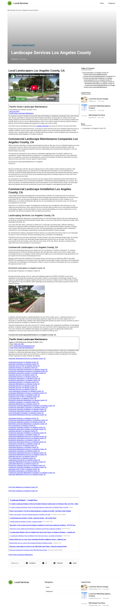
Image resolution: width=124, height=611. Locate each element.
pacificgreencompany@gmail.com (24, 346)
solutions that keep (42, 126)
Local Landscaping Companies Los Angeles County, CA (25, 391)
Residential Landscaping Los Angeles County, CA (99, 83)
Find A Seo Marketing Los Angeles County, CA (23, 487)
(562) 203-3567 (14, 111)
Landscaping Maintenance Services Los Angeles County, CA (27, 393)
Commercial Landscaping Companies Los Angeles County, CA (27, 371)
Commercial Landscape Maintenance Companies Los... (99, 76)
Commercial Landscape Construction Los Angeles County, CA (27, 369)
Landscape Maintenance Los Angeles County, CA (23, 384)
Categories (111, 3)
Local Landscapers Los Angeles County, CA (22, 398)
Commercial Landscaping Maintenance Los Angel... (100, 85)
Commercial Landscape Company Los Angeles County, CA (26, 422)
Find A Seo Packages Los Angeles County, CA (23, 491)
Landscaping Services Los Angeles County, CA (23, 377)
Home (102, 3)
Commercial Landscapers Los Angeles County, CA (24, 378)
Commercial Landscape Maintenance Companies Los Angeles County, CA (31, 406)
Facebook (32, 563)
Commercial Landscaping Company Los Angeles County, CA (27, 411)
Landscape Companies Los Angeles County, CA (23, 364)
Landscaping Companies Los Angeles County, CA (24, 435)
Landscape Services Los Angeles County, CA (22, 375)
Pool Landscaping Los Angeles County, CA (21, 425)
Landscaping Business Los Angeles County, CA (23, 362)
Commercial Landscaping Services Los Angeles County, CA (27, 438)
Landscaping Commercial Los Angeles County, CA (24, 444)
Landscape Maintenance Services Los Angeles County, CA (26, 358)
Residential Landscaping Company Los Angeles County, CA (27, 373)
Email (74, 563)
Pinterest (60, 563)
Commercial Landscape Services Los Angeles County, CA (26, 465)
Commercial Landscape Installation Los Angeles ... (98, 78)
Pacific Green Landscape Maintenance (21, 113)
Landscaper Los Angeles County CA (23, 45)
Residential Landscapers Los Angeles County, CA (24, 380)
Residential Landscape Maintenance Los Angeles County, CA (27, 400)
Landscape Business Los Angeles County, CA (22, 367)
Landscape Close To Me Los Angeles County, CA (23, 366)
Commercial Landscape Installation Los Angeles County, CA (27, 409)
